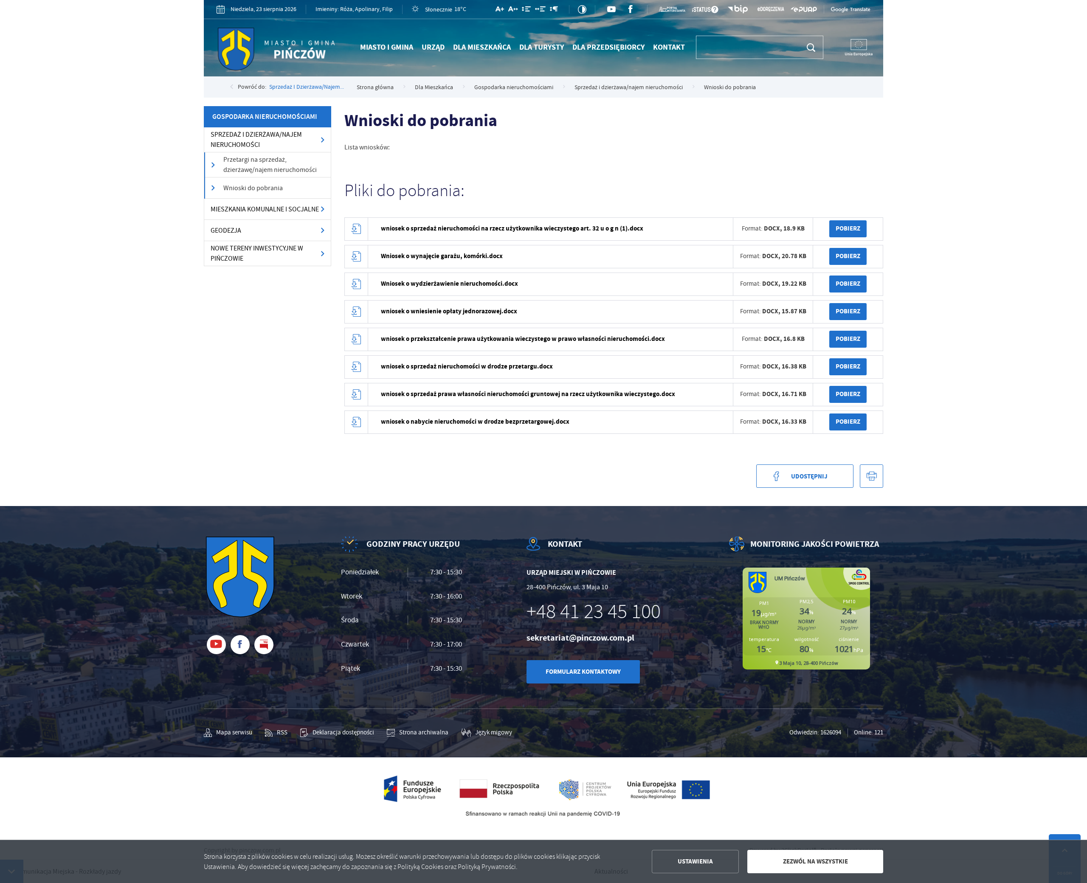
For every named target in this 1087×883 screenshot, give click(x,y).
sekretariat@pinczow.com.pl (580, 638)
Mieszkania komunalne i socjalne (265, 209)
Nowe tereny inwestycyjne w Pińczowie (257, 253)
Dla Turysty (541, 47)
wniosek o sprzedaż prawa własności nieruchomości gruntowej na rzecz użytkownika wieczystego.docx (528, 394)
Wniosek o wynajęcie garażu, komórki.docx (442, 256)
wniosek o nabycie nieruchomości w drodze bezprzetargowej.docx (475, 421)
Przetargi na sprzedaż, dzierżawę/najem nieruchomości (270, 164)
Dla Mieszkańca (482, 47)
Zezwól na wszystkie (815, 861)
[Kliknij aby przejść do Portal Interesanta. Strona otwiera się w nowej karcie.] (672, 9)
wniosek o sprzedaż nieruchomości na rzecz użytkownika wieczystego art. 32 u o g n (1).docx (512, 228)
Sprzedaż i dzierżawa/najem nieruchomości (256, 139)
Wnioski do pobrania (253, 188)
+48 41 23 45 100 (594, 611)
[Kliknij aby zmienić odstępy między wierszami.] (526, 10)
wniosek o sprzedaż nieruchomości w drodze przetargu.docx (467, 366)
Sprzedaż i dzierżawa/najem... (306, 86)
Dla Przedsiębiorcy (608, 47)
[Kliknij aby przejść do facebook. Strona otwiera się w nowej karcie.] (630, 9)
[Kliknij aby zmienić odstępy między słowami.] (540, 10)
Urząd (433, 47)
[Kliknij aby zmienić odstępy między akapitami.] (554, 10)
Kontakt (669, 47)
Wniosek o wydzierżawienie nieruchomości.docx (449, 283)
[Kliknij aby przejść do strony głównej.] (279, 51)
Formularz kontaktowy (583, 671)
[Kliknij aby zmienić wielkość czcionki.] (499, 10)
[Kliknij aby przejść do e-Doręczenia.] (771, 9)
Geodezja (226, 230)
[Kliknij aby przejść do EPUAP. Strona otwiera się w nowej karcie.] (804, 9)
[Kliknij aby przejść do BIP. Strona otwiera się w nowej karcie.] (738, 9)
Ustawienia (695, 861)
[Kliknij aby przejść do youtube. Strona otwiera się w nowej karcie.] (611, 9)
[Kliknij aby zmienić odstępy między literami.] (513, 10)
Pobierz (848, 228)
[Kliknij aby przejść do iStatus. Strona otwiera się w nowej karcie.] (705, 9)
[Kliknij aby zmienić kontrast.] (582, 9)
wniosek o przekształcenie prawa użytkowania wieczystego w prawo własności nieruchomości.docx (523, 339)
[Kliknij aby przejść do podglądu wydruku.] (871, 476)
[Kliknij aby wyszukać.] (811, 47)
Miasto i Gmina (386, 47)
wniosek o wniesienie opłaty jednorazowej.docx (449, 311)
